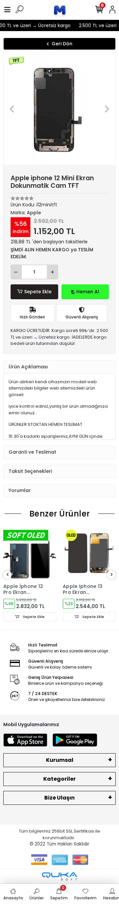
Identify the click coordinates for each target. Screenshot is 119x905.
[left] (7, 575)
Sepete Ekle (38, 291)
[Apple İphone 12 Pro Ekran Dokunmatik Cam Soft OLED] (29, 553)
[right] (111, 575)
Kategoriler (59, 779)
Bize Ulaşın (59, 798)
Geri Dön (62, 43)
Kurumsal (59, 760)
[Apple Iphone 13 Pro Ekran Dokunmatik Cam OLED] (89, 553)
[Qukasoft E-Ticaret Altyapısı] (59, 876)
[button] (12, 109)
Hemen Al (87, 291)
